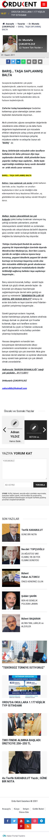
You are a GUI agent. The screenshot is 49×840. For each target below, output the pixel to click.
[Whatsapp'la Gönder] (23, 61)
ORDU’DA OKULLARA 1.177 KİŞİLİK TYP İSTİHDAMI (28, 13)
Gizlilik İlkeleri (38, 809)
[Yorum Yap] (40, 61)
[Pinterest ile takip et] (21, 826)
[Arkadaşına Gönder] (29, 61)
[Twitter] (13, 61)
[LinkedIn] (18, 61)
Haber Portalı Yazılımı (16, 836)
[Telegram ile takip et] (41, 821)
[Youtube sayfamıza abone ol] (21, 821)
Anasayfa (6, 809)
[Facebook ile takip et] (7, 821)
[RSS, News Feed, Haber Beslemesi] (27, 826)
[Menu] (44, 4)
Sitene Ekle (24, 812)
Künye (16, 809)
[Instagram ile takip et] (34, 821)
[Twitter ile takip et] (14, 821)
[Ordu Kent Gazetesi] (19, 4)
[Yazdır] (34, 61)
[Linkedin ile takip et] (27, 821)
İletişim (26, 809)
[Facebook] (8, 61)
